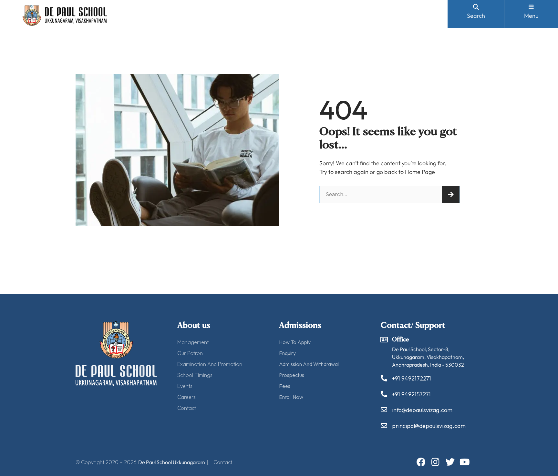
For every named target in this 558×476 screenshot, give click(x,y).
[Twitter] (450, 462)
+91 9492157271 (411, 394)
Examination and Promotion (209, 364)
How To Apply (295, 342)
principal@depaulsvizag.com (429, 426)
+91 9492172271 (411, 378)
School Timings (194, 375)
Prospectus (291, 375)
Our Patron (190, 353)
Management (193, 342)
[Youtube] (464, 462)
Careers (186, 397)
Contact (186, 408)
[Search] (451, 194)
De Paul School (155, 462)
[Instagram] (435, 462)
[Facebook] (421, 462)
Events (184, 386)
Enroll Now (291, 397)
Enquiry (287, 353)
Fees (284, 386)
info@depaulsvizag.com (422, 410)
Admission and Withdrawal (309, 364)
